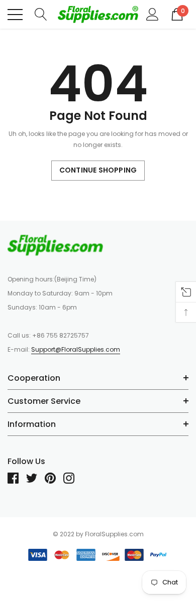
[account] (152, 14)
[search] (41, 14)
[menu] (15, 14)
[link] (55, 245)
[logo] (98, 14)
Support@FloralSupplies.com (75, 349)
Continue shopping (98, 170)
